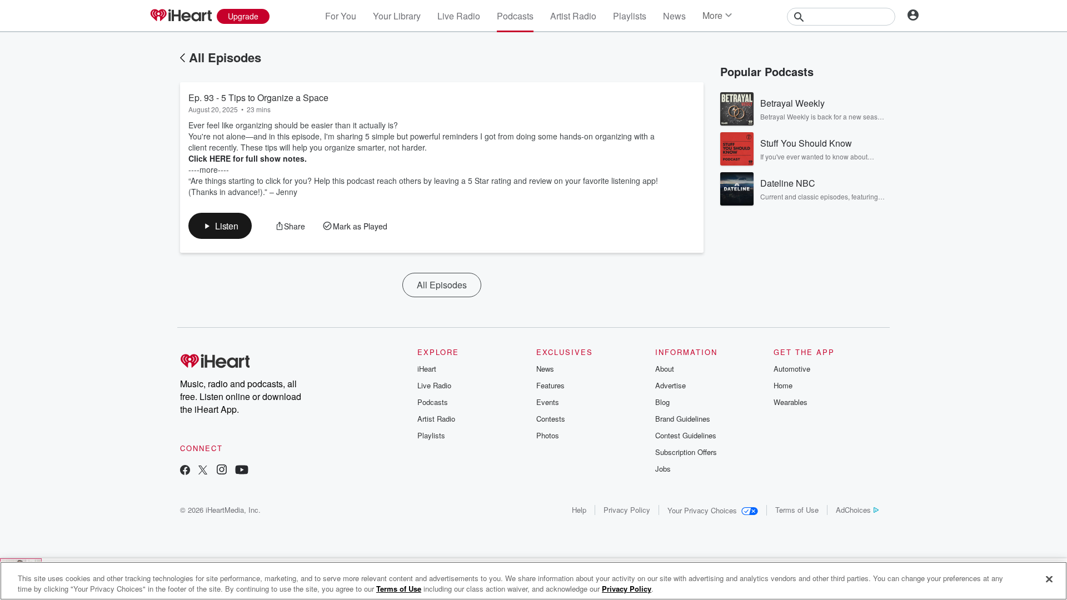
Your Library (397, 15)
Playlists (629, 15)
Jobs (663, 468)
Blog (662, 402)
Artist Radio (573, 15)
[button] (220, 226)
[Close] (1049, 579)
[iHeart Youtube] (241, 470)
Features (550, 385)
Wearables (790, 402)
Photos (547, 435)
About (664, 368)
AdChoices (853, 509)
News (674, 15)
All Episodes (225, 57)
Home (783, 385)
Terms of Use (797, 509)
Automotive (792, 368)
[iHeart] (180, 16)
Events (547, 402)
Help (579, 509)
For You (340, 15)
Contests (550, 418)
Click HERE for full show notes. (249, 158)
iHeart (426, 368)
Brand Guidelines (682, 418)
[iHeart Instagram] (222, 470)
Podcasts (515, 15)
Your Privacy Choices (702, 510)
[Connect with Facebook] (185, 470)
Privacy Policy (627, 509)
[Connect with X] (202, 470)
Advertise (670, 385)
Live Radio (458, 15)
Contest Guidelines (685, 435)
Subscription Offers (686, 452)
